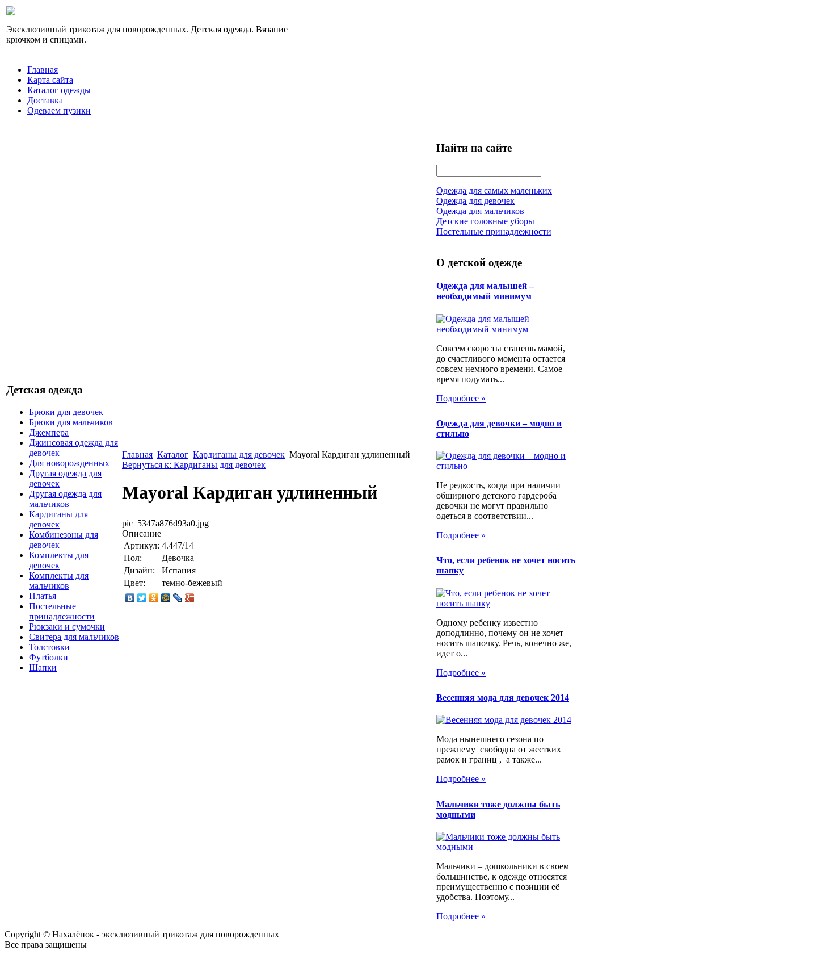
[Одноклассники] (154, 598)
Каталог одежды (59, 90)
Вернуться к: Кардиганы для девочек (194, 465)
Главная (42, 69)
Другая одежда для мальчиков (65, 499)
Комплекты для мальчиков (59, 581)
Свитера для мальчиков (74, 637)
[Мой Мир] (166, 598)
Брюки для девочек (66, 412)
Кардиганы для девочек (58, 519)
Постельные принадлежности (62, 611)
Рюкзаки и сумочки (67, 626)
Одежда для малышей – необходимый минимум (485, 291)
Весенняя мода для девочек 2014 (502, 697)
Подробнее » (461, 398)
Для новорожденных (69, 463)
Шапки (43, 667)
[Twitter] (142, 598)
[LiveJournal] (178, 598)
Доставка (45, 100)
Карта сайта (50, 80)
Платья (42, 596)
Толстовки (49, 647)
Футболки (48, 657)
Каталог (172, 454)
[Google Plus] (190, 598)
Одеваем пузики (59, 110)
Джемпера (49, 432)
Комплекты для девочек (59, 560)
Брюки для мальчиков (71, 422)
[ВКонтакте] (130, 598)
